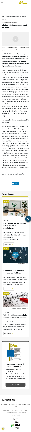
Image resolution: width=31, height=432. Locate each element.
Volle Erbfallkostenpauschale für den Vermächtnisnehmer (15, 313)
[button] (3, 429)
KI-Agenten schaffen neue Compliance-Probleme (15, 269)
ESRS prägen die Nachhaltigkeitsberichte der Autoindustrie (15, 223)
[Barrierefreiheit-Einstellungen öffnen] (28, 219)
